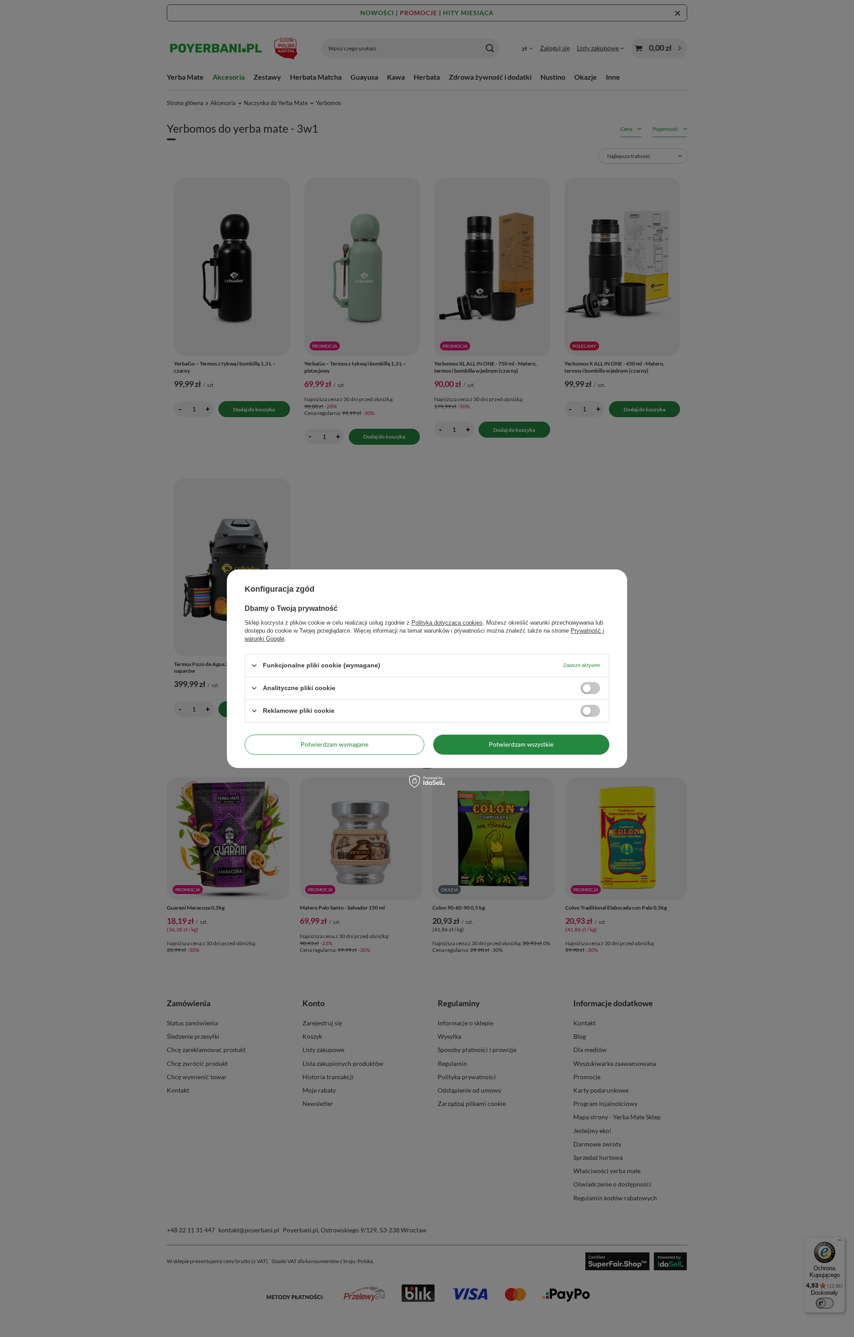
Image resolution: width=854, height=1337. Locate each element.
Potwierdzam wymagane (334, 744)
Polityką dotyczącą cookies (447, 622)
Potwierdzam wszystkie (521, 744)
